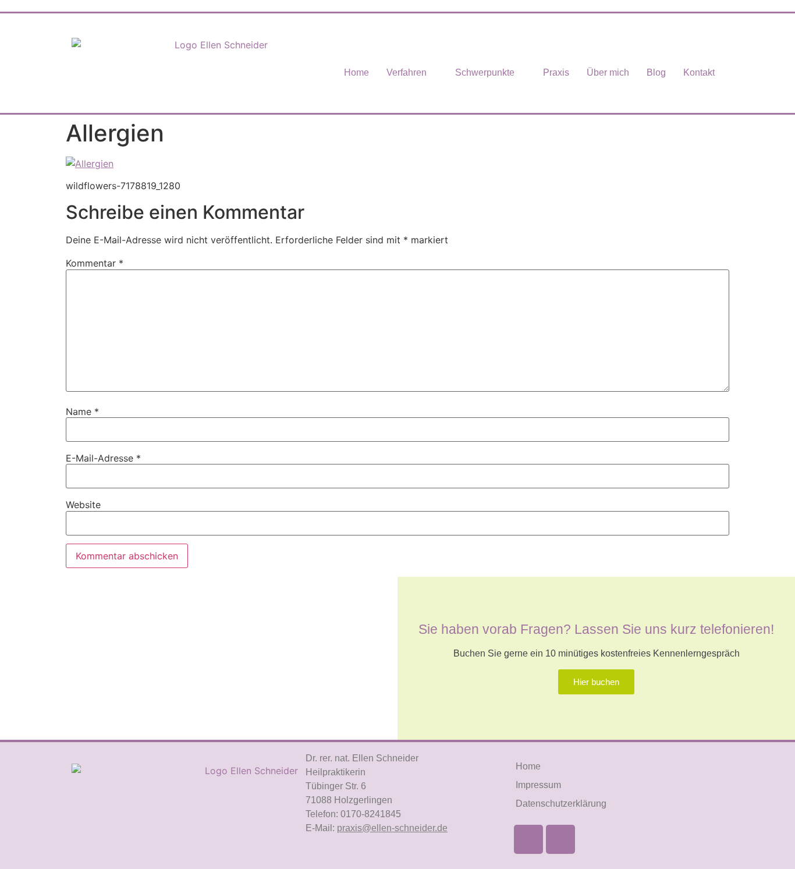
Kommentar (94, 263)
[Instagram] (560, 839)
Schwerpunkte (484, 72)
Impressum (538, 785)
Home (356, 72)
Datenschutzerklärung (561, 803)
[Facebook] (528, 839)
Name (82, 411)
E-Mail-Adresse (103, 458)
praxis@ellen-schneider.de (392, 828)
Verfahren (406, 72)
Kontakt (699, 72)
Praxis (556, 72)
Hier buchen (596, 682)
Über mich (608, 72)
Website (83, 504)
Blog (656, 72)
